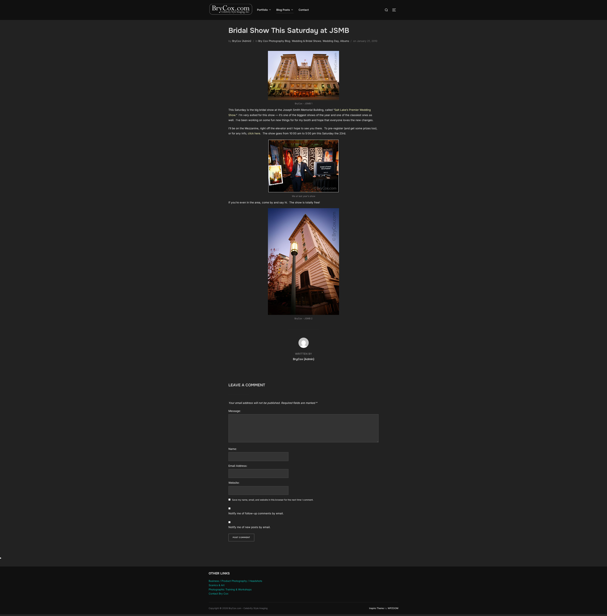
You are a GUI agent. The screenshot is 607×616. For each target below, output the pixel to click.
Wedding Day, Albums (336, 41)
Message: (234, 411)
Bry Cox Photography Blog (274, 41)
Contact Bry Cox (218, 593)
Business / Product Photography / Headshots (235, 580)
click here (254, 133)
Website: (233, 482)
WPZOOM (393, 608)
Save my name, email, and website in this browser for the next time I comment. (272, 499)
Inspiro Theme (376, 608)
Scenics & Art (216, 585)
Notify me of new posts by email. (249, 527)
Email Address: (237, 465)
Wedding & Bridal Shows (306, 41)
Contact (304, 10)
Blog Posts (283, 10)
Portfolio (262, 10)
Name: (232, 449)
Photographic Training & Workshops (230, 589)
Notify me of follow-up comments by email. (256, 513)
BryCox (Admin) (241, 41)
